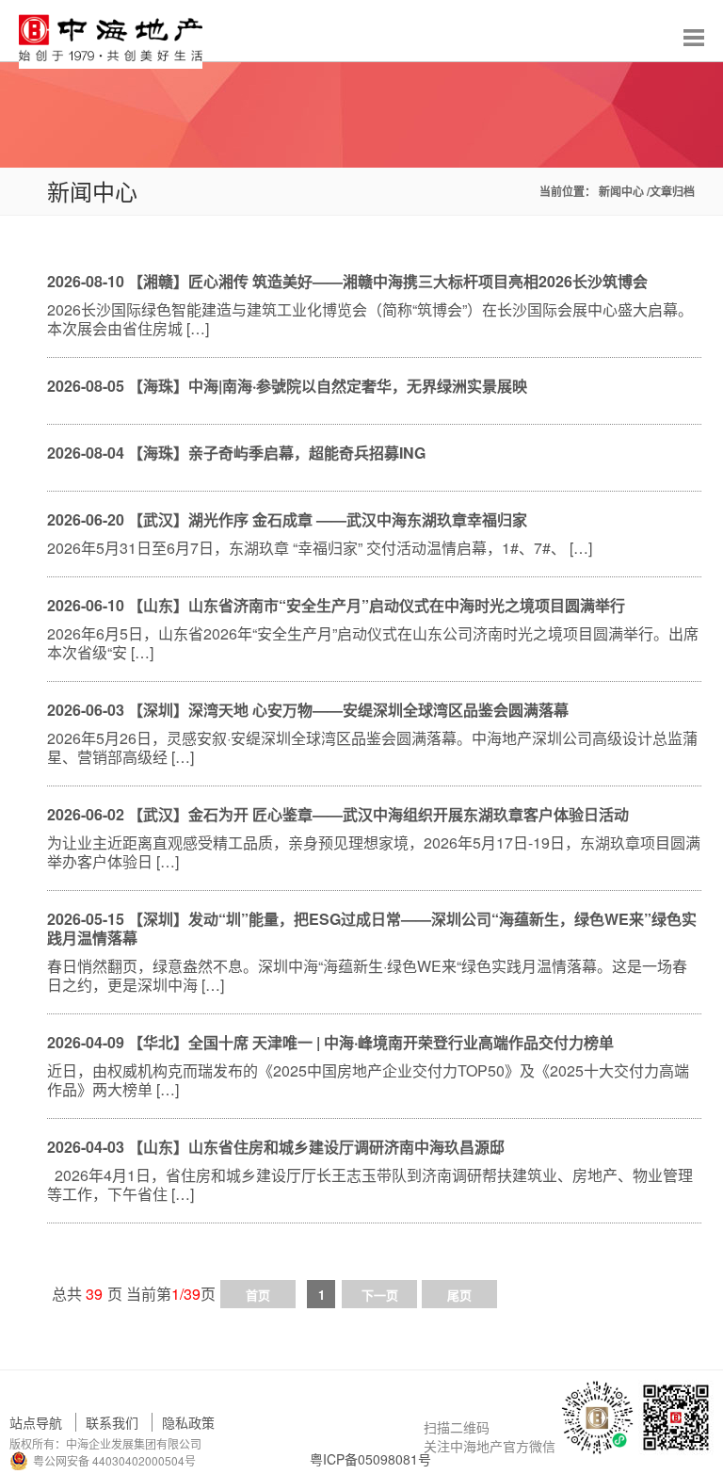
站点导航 (35, 1422)
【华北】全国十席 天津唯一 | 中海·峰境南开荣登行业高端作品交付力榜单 (371, 1042)
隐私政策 (188, 1422)
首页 (258, 1295)
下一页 (380, 1295)
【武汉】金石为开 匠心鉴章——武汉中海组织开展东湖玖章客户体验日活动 (378, 814)
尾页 (459, 1295)
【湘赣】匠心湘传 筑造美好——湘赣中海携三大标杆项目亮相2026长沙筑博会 (388, 281)
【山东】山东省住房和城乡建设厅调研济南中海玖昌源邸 (316, 1147)
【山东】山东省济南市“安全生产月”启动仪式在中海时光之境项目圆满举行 (376, 605)
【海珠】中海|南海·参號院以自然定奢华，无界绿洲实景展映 (327, 386)
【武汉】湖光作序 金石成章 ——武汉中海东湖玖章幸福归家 (327, 519)
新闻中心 (623, 191)
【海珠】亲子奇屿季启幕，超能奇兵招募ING (277, 452)
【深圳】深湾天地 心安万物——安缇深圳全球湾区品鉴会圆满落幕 (348, 710)
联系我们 (112, 1422)
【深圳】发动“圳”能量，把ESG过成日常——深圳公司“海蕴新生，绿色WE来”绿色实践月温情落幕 (372, 928)
